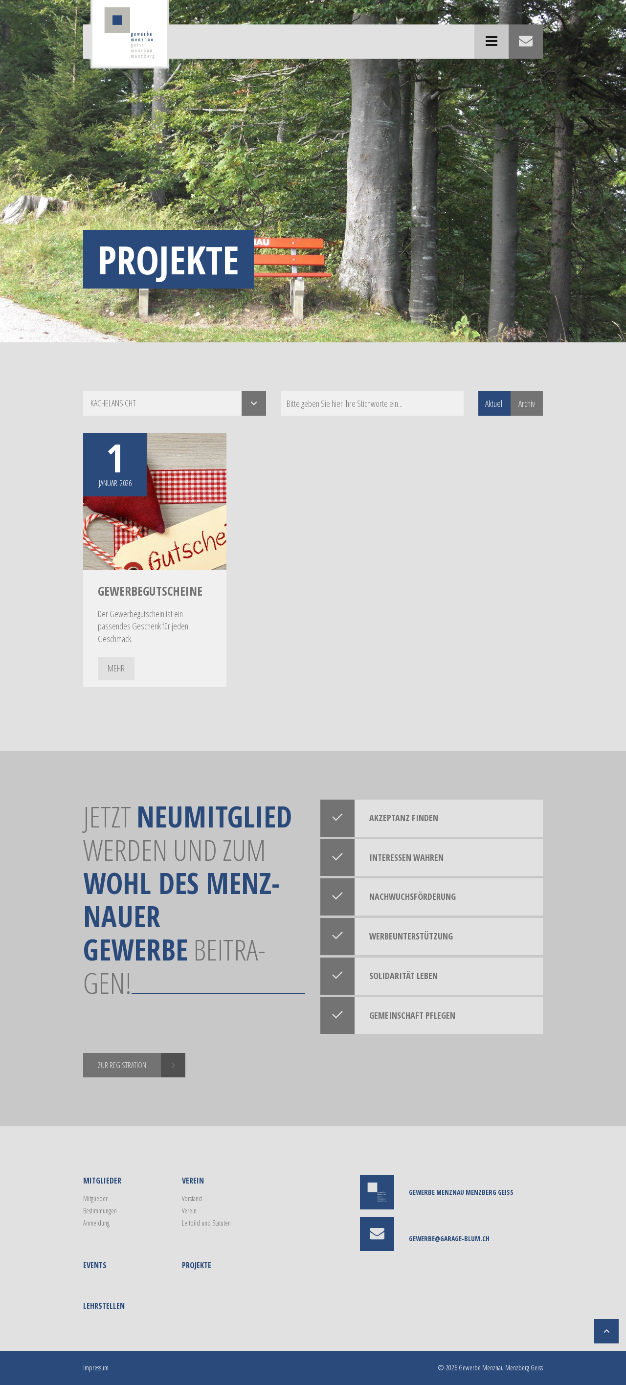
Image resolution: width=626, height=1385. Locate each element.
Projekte (196, 1265)
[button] (174, 403)
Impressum (96, 1367)
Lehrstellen (104, 1305)
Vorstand (192, 1198)
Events (95, 1265)
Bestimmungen (100, 1210)
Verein (193, 1180)
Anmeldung (96, 1223)
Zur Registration (122, 1065)
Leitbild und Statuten (206, 1223)
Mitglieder (102, 1180)
